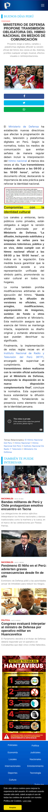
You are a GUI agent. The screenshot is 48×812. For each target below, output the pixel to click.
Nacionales (35, 759)
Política (35, 745)
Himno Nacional (22, 443)
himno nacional (17, 160)
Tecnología (35, 773)
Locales (13, 759)
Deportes (12, 773)
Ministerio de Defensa (24, 126)
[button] (42, 5)
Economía (13, 752)
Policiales (12, 745)
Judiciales (35, 752)
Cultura (12, 779)
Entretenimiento (35, 766)
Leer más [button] (27, 801)
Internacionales (12, 766)
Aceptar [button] (12, 807)
